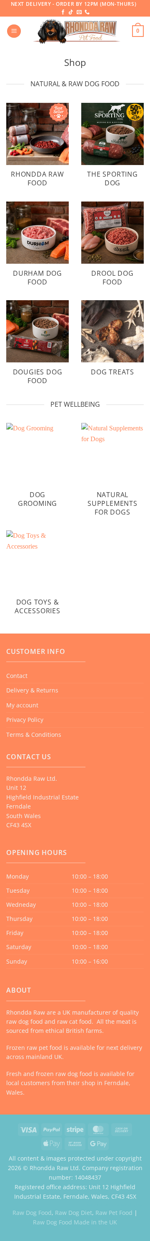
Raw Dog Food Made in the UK (75, 1222)
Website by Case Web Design (115, 1204)
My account (22, 705)
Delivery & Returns (32, 690)
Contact (17, 676)
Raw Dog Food (32, 1213)
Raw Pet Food (113, 1213)
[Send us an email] (79, 12)
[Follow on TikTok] (70, 12)
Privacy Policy (24, 720)
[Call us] (87, 12)
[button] (14, 31)
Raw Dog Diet (73, 1213)
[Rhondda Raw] (76, 31)
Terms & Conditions (33, 734)
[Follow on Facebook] (62, 12)
